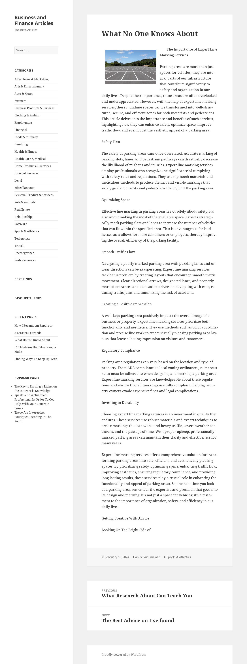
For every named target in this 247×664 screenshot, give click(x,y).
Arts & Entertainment (29, 86)
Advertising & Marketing (31, 79)
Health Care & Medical (30, 159)
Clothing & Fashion (27, 115)
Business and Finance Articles (33, 20)
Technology (22, 238)
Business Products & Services (34, 108)
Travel (19, 246)
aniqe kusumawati (147, 557)
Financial (20, 130)
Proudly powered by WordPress (124, 655)
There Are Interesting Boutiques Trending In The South (32, 416)
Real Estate (22, 209)
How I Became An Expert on (33, 326)
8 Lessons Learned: (27, 333)
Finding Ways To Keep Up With (35, 359)
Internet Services (26, 173)
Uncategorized (24, 253)
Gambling (21, 144)
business (20, 101)
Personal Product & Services (34, 195)
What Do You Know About (32, 340)
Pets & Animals (24, 202)
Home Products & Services (32, 166)
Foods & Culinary (26, 137)
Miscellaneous (24, 188)
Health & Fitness (25, 152)
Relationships (23, 217)
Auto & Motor (23, 94)
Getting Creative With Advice (125, 518)
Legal (18, 181)
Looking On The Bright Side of (126, 529)
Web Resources (25, 260)
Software (20, 224)
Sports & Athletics (26, 231)
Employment (23, 123)
